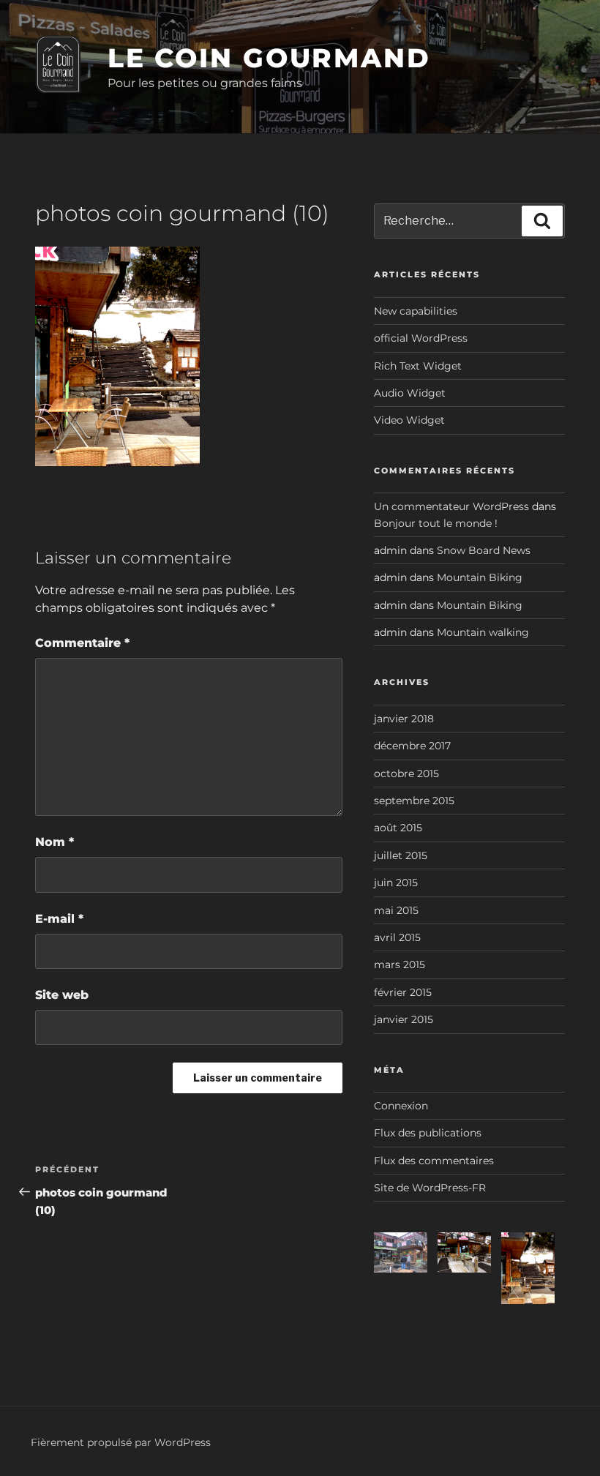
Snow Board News (483, 550)
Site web (62, 995)
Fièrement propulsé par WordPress (121, 1442)
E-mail (59, 919)
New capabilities (415, 311)
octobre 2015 (406, 773)
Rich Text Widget (418, 365)
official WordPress (421, 338)
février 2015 (403, 992)
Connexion (401, 1105)
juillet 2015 (400, 855)
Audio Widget (410, 393)
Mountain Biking (479, 577)
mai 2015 (396, 910)
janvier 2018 (404, 718)
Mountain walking (483, 632)
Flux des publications (427, 1132)
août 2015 (398, 827)
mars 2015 (399, 964)
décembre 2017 (412, 745)
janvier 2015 (403, 1019)
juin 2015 (396, 882)
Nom (54, 842)
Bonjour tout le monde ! (436, 523)
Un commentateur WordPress (451, 506)
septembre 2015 (414, 800)
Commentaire (82, 643)
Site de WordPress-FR (430, 1187)
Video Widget (409, 420)
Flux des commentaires (434, 1160)
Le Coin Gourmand (269, 58)
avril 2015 (397, 937)
